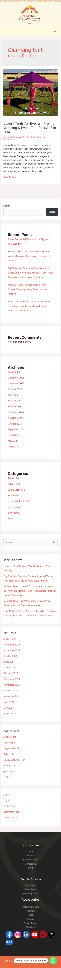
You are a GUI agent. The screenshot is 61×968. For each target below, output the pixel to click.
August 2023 (14, 446)
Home (30, 851)
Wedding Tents (30, 893)
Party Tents (30, 889)
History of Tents (31, 859)
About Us (30, 855)
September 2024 (16, 429)
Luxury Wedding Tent (25, 137)
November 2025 (16, 383)
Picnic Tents (30, 885)
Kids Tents (13, 495)
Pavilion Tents (15, 507)
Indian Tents (14, 484)
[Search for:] (30, 542)
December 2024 (16, 412)
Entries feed (9, 806)
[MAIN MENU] (55, 32)
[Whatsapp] (53, 960)
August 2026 (14, 372)
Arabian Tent (9, 137)
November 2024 (16, 418)
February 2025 (15, 406)
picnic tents (13, 512)
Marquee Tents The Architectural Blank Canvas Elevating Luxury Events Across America (27, 289)
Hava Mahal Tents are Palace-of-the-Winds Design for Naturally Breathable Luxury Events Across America (29, 306)
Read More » (9, 177)
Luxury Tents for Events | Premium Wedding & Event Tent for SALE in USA (30, 127)
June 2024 (13, 435)
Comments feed (11, 812)
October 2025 (15, 389)
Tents (38, 137)
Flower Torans (30, 923)
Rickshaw (30, 927)
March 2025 (14, 400)
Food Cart (30, 915)
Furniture (30, 911)
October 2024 (15, 423)
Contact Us (30, 863)
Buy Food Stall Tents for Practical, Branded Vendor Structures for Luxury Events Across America (29, 256)
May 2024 (13, 440)
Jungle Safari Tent (16, 489)
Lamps (30, 919)
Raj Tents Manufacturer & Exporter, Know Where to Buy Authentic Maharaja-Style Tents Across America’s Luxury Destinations (30, 273)
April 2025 (13, 395)
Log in (6, 800)
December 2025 (16, 377)
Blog (30, 867)
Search (6, 206)
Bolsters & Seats (30, 907)
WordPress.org (10, 817)
